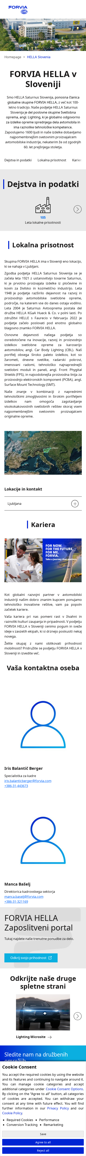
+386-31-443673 (16, 785)
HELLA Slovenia (38, 57)
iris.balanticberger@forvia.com (27, 780)
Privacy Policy (58, 1108)
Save (43, 1134)
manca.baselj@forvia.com (23, 896)
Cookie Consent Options (64, 1089)
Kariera (77, 160)
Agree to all (43, 1142)
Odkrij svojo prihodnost (28, 957)
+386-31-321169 (16, 901)
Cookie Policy (12, 1113)
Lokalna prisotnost (52, 160)
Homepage (12, 57)
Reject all (43, 1150)
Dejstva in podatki (18, 160)
